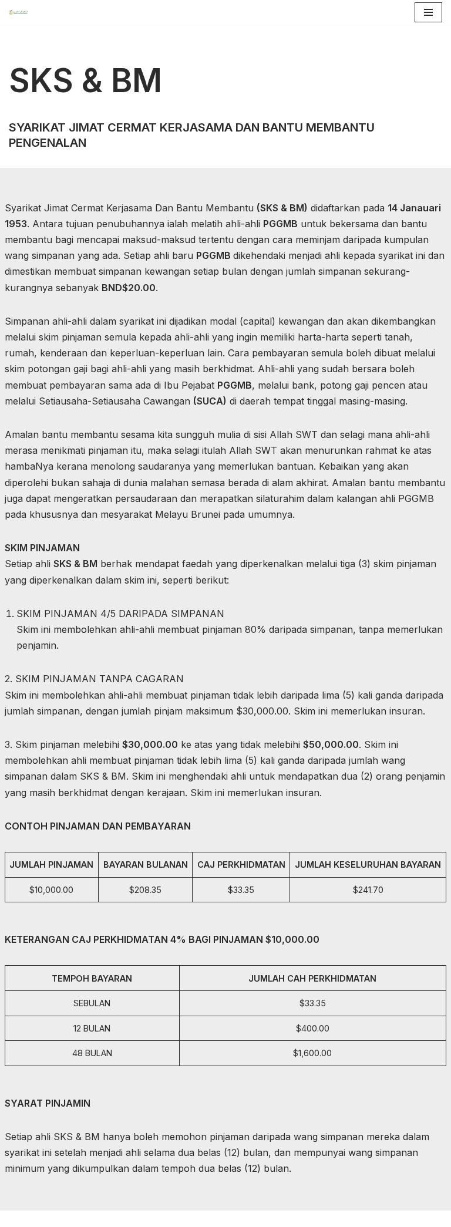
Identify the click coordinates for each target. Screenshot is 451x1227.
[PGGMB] (21, 12)
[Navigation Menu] (428, 12)
